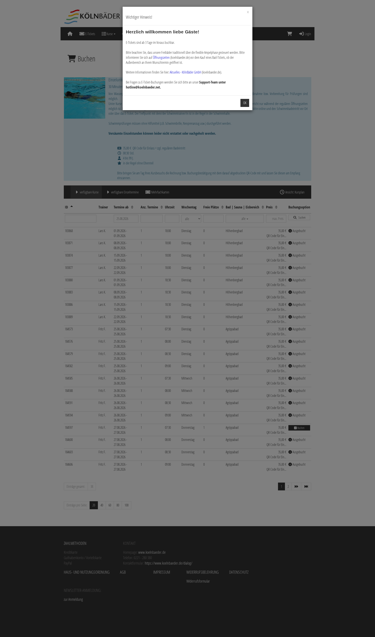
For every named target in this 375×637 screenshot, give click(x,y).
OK (244, 102)
